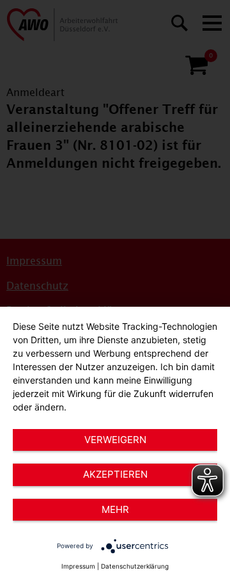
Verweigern (115, 440)
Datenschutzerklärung (135, 566)
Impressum (78, 566)
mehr (115, 509)
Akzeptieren (115, 474)
